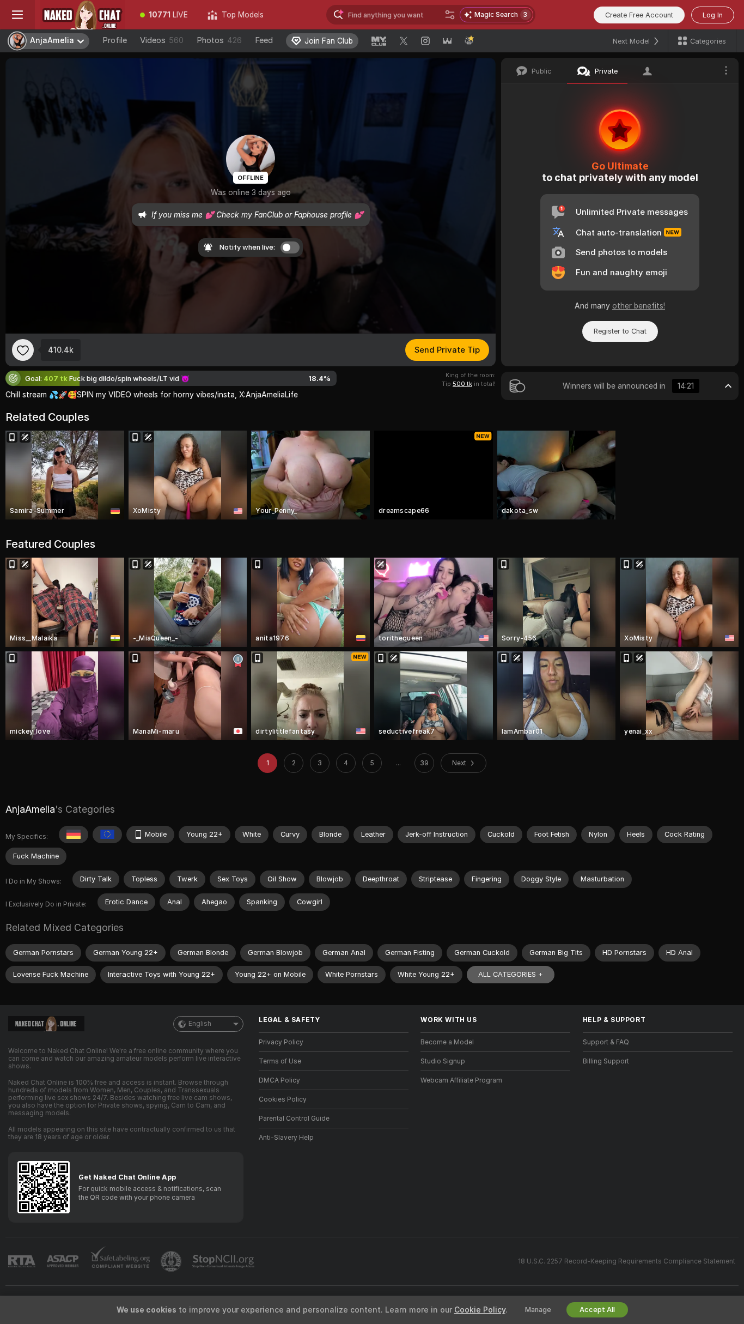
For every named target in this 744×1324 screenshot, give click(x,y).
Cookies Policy (283, 1099)
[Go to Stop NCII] (224, 1261)
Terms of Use (280, 1061)
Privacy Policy (281, 1042)
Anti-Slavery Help (286, 1137)
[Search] (450, 14)
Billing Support (606, 1061)
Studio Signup (442, 1061)
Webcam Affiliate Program (461, 1080)
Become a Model (447, 1042)
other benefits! (638, 305)
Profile (114, 40)
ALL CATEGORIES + (510, 974)
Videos (162, 40)
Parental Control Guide (294, 1118)
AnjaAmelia (30, 809)
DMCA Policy (279, 1080)
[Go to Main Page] (82, 14)
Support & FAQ (606, 1042)
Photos (219, 40)
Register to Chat (620, 331)
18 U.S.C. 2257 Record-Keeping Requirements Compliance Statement (626, 1261)
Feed (264, 40)
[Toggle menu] (17, 14)
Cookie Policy (479, 1309)
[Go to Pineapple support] (172, 1261)
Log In (713, 15)
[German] (73, 834)
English (199, 1023)
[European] (107, 834)
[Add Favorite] (23, 350)
